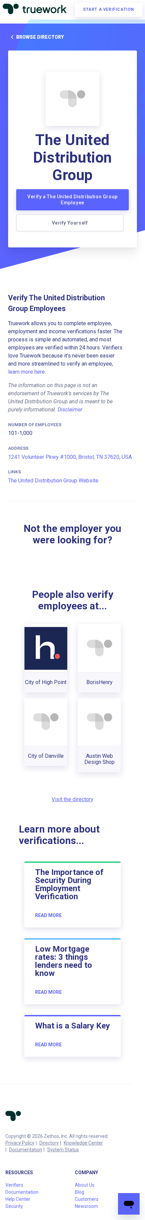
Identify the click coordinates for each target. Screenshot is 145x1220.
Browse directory (40, 37)
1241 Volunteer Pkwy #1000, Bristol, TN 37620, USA (70, 457)
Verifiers (14, 1185)
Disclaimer (70, 409)
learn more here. (27, 372)
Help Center (17, 1199)
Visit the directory (72, 799)
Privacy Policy (19, 1143)
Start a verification (108, 9)
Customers (86, 1199)
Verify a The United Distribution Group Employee (72, 199)
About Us (84, 1185)
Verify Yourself (70, 223)
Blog (79, 1192)
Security (14, 1206)
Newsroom (86, 1206)
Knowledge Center (83, 1143)
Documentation (25, 1149)
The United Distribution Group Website (53, 480)
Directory (49, 1143)
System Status (63, 1149)
